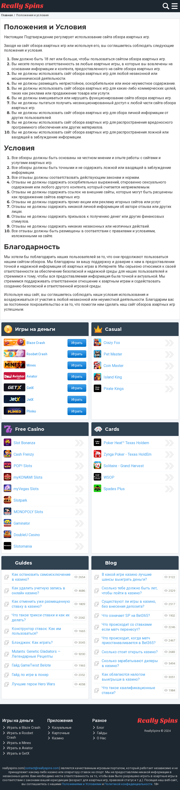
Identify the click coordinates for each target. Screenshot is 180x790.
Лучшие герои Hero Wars (33, 684)
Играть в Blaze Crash (23, 727)
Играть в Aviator (20, 748)
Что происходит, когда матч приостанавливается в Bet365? (129, 640)
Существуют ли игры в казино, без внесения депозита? (129, 604)
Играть (76, 343)
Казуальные (61, 727)
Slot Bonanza (24, 443)
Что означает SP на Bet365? (126, 615)
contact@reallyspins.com (42, 768)
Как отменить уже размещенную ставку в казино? (41, 604)
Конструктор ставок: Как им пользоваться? (36, 631)
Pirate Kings (114, 388)
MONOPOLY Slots (28, 512)
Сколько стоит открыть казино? (130, 652)
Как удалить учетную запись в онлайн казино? (38, 590)
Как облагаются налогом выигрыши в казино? (123, 677)
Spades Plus (114, 489)
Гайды (102, 733)
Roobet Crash (36, 354)
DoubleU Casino (27, 535)
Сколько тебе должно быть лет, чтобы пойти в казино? (130, 590)
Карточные (61, 733)
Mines (31, 365)
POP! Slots (23, 466)
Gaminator (22, 523)
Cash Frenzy (24, 454)
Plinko (31, 411)
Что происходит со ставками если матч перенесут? (127, 627)
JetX (30, 399)
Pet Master (113, 354)
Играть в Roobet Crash (20, 735)
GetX (30, 388)
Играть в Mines (19, 743)
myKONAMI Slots (28, 477)
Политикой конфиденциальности (128, 784)
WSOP (109, 477)
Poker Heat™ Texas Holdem (126, 443)
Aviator (32, 376)
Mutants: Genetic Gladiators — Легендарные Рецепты (36, 654)
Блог (100, 727)
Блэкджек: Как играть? (32, 642)
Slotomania (23, 546)
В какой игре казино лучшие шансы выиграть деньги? (127, 577)
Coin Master (114, 365)
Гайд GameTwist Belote (31, 665)
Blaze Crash (35, 343)
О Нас (101, 738)
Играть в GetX (18, 753)
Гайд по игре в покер (30, 674)
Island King (113, 377)
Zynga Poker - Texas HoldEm (127, 454)
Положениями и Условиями (81, 784)
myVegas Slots (26, 489)
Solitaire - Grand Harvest (124, 466)
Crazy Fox (112, 342)
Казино (58, 738)
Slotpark (20, 500)
